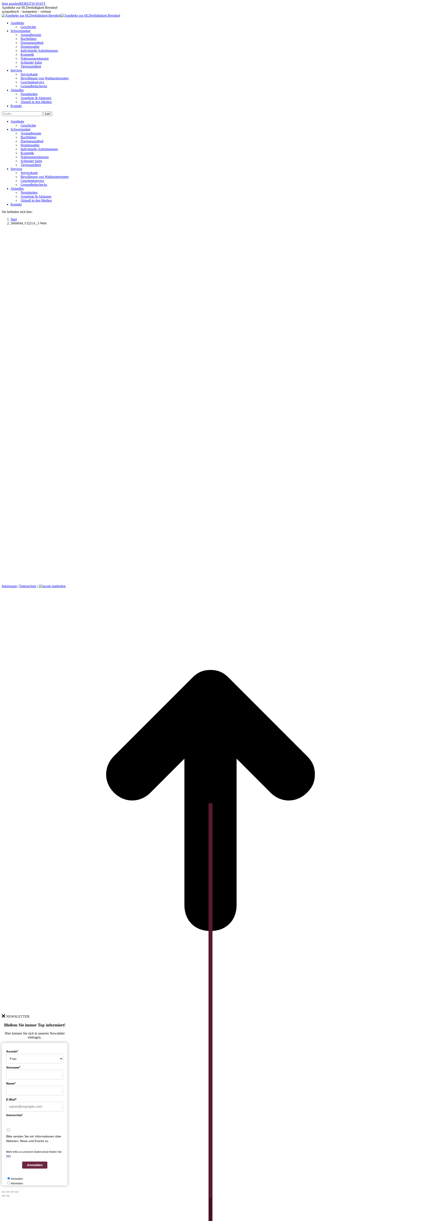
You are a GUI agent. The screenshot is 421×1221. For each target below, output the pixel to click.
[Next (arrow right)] (8, 1195)
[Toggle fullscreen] (12, 1191)
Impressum (9, 586)
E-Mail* (11, 1099)
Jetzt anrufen (10, 3)
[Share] (8, 1191)
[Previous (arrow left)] (3, 1195)
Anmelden (35, 1165)
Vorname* (13, 1067)
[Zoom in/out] (16, 1191)
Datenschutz (27, 586)
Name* (11, 1083)
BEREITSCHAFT (32, 3)
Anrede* (12, 1051)
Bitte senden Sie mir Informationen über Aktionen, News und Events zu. (33, 1139)
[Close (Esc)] (3, 1191)
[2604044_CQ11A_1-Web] (177, 578)
